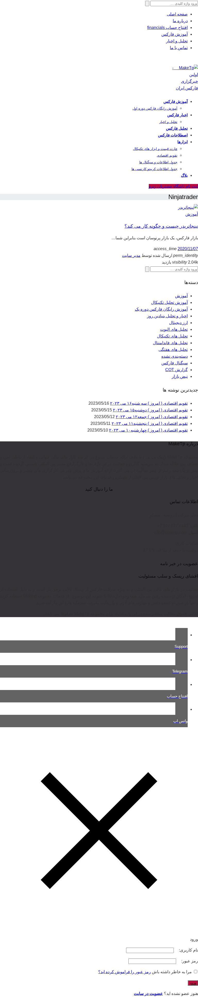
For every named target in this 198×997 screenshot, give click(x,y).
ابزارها (182, 142)
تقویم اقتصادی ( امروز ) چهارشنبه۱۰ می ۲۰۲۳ (148, 430)
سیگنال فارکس (174, 363)
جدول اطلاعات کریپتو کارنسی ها (154, 169)
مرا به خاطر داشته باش (172, 972)
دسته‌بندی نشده (174, 356)
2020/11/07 (188, 249)
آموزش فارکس (174, 34)
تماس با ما (179, 47)
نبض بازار (180, 376)
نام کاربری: (188, 950)
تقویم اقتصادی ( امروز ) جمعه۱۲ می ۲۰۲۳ (152, 417)
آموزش (191, 214)
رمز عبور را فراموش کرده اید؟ (124, 972)
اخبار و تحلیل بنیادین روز (167, 316)
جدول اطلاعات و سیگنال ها (158, 162)
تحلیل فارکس (177, 128)
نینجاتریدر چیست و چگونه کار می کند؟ (161, 226)
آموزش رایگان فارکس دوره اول (155, 108)
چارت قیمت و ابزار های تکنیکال (155, 149)
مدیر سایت (131, 255)
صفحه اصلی (177, 14)
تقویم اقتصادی (167, 155)
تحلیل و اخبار (177, 41)
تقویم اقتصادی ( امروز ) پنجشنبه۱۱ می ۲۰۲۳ (150, 423)
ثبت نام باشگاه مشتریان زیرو (173, 186)
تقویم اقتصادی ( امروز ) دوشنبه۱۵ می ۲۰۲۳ (150, 410)
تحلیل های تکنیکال (172, 336)
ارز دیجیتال (178, 322)
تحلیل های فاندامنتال (170, 343)
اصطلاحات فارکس (173, 135)
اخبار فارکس (177, 115)
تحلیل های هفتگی (173, 349)
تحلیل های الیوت (174, 329)
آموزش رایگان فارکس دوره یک (161, 309)
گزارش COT (176, 369)
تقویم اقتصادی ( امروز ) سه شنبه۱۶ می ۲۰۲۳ (149, 403)
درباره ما (180, 21)
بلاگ (184, 175)
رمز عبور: (189, 961)
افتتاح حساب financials (167, 27)
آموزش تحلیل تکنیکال (169, 302)
